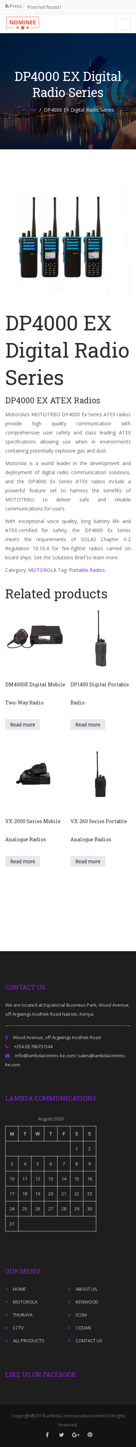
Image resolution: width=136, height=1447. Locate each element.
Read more (22, 724)
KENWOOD (87, 1302)
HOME (19, 1289)
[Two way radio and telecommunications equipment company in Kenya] (22, 23)
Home (29, 109)
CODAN (83, 1328)
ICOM (81, 1315)
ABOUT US (86, 1289)
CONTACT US (89, 1340)
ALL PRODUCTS (28, 1340)
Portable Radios (87, 570)
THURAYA (22, 1315)
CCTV (18, 1328)
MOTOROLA (42, 570)
